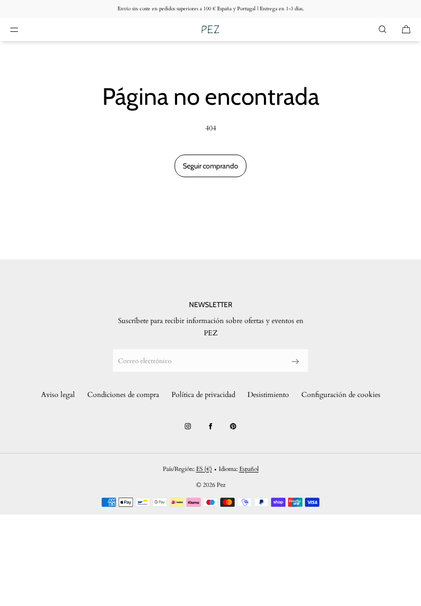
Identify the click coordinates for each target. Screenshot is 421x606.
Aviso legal (58, 395)
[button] (382, 29)
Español (249, 469)
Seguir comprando (210, 166)
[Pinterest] (233, 426)
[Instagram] (188, 426)
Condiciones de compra (123, 395)
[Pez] (210, 30)
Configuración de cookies (340, 395)
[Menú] (22, 29)
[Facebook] (210, 426)
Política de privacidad (203, 395)
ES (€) (204, 469)
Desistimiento (268, 395)
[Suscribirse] (295, 361)
